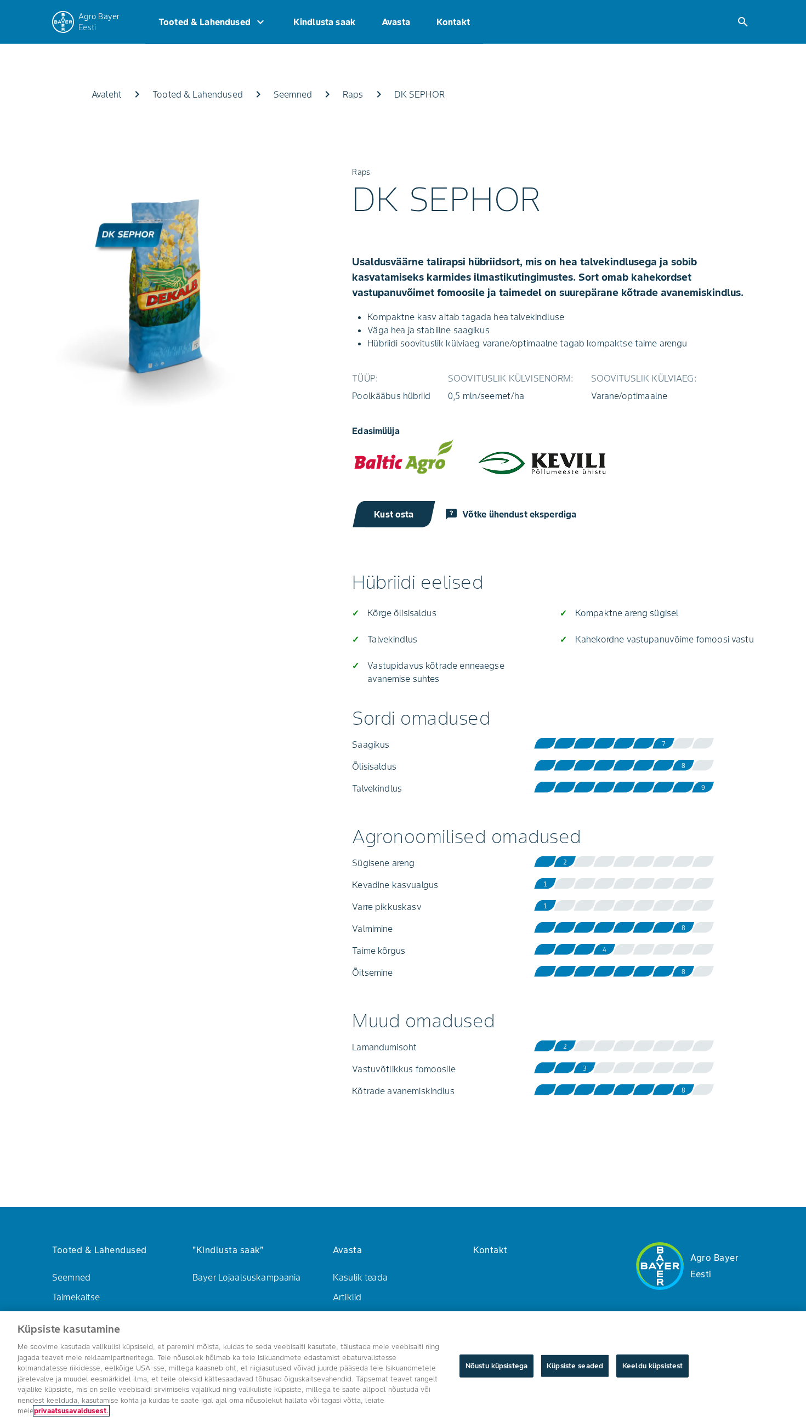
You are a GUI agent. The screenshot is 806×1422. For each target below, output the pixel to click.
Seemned (71, 1277)
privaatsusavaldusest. (71, 1410)
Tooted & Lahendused (212, 22)
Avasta (396, 21)
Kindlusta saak (324, 21)
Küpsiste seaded (575, 1365)
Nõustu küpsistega (496, 1365)
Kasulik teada (360, 1277)
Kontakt (453, 21)
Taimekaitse (76, 1297)
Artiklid (347, 1297)
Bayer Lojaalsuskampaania (246, 1277)
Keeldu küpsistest (652, 1365)
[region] (403, 1366)
